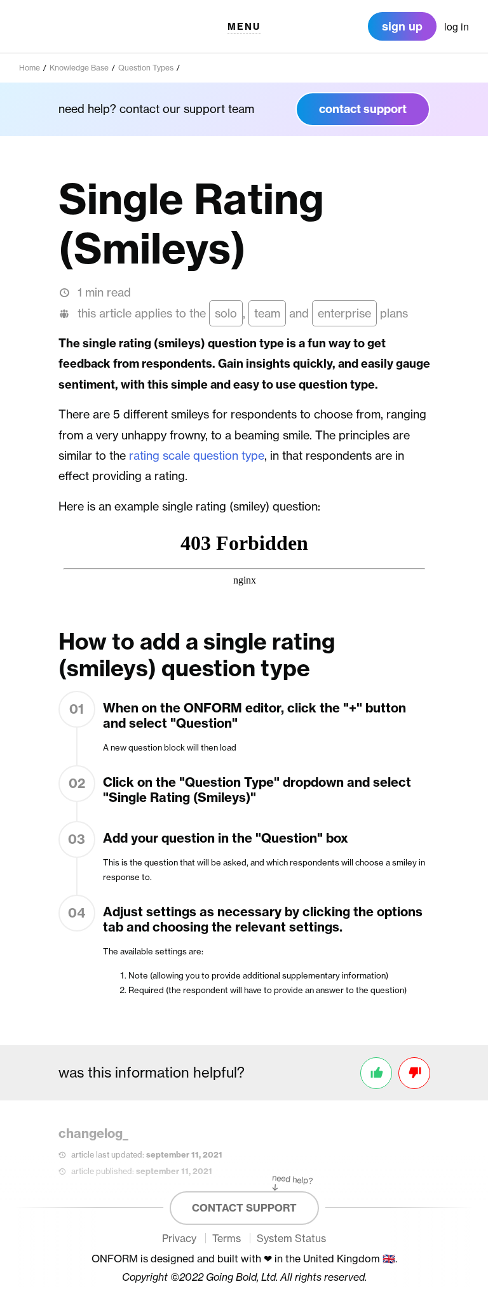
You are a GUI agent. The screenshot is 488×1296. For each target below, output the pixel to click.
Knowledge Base (79, 67)
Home (29, 67)
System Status (291, 1238)
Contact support (244, 1207)
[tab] (456, 27)
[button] (244, 26)
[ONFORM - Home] (64, 26)
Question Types (145, 67)
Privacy (179, 1238)
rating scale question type (196, 455)
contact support (363, 109)
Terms (226, 1238)
